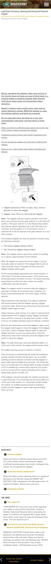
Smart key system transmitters (14, 560)
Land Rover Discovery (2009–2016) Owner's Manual (18, 16)
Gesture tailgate (37, 560)
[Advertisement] (25, 47)
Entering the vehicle (42, 16)
